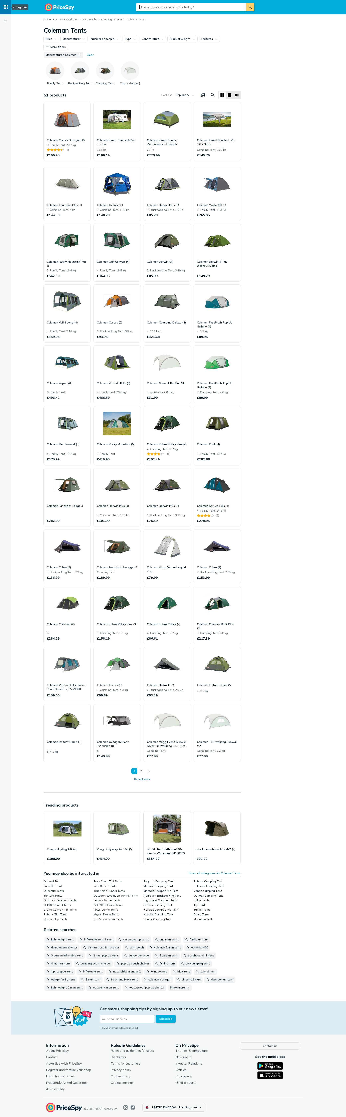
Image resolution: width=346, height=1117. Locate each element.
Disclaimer (118, 1057)
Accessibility (55, 1089)
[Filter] (6, 22)
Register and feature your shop (68, 1070)
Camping (106, 19)
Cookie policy (120, 1076)
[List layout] (229, 95)
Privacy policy (121, 1070)
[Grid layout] (222, 95)
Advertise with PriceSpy (64, 1063)
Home (47, 19)
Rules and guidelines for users (132, 1051)
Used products (185, 1083)
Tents (119, 19)
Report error (142, 779)
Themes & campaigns (191, 1051)
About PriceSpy (57, 1051)
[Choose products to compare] (203, 95)
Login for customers (60, 1076)
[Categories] (5, 7)
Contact (52, 1057)
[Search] (250, 7)
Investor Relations (188, 1063)
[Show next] (149, 771)
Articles (181, 1070)
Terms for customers (126, 1063)
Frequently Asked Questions (67, 1083)
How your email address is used (119, 1027)
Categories (183, 1076)
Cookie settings (122, 1083)
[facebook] (132, 1107)
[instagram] (125, 1107)
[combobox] (191, 7)
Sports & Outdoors (66, 19)
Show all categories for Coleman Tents (215, 873)
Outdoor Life (89, 19)
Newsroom (183, 1057)
